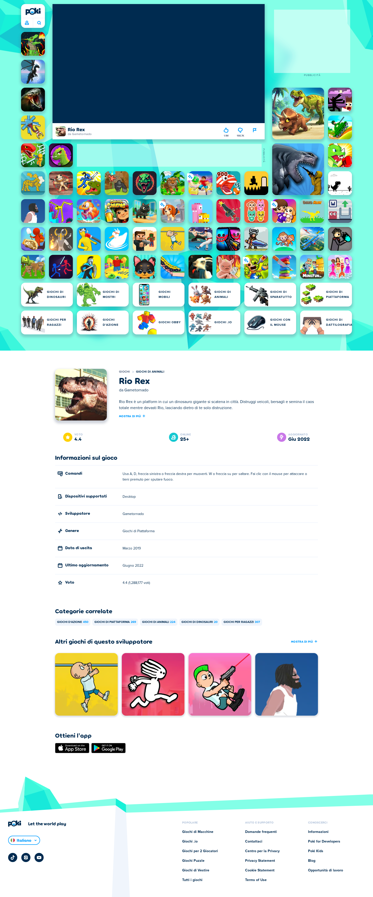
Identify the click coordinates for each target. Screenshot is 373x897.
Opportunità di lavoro (325, 870)
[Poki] (33, 11)
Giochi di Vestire (195, 870)
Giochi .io (190, 841)
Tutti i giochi (192, 880)
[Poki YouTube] (39, 857)
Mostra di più (130, 416)
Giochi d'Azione (72, 622)
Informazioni (318, 832)
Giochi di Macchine (197, 832)
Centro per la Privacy (262, 851)
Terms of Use (256, 880)
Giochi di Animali (150, 371)
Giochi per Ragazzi (242, 622)
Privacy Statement (260, 861)
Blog (311, 861)
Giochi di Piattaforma (115, 622)
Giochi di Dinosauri (199, 622)
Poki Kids (315, 851)
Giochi (124, 371)
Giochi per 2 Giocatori (200, 851)
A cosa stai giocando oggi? (39, 23)
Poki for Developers (324, 841)
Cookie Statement (260, 870)
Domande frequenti (261, 832)
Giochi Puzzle (193, 861)
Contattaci (253, 841)
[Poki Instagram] (25, 857)
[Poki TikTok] (12, 857)
